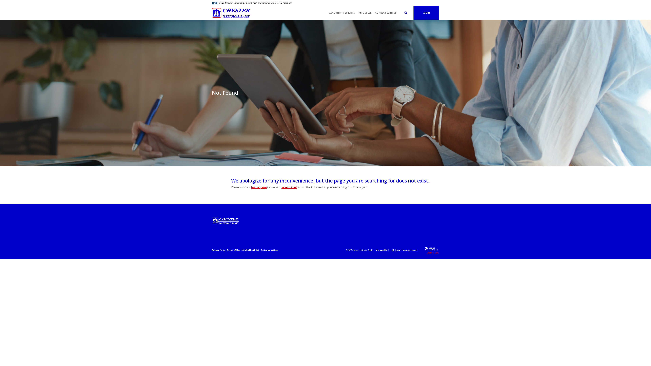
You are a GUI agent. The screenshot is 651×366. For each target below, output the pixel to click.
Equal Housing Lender (406, 250)
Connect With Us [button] (386, 12)
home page (259, 187)
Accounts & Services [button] (342, 12)
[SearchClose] (405, 12)
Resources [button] (365, 12)
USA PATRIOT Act (250, 250)
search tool (289, 187)
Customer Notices (269, 250)
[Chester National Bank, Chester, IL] (231, 13)
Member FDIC (382, 250)
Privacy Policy (218, 250)
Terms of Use (233, 250)
